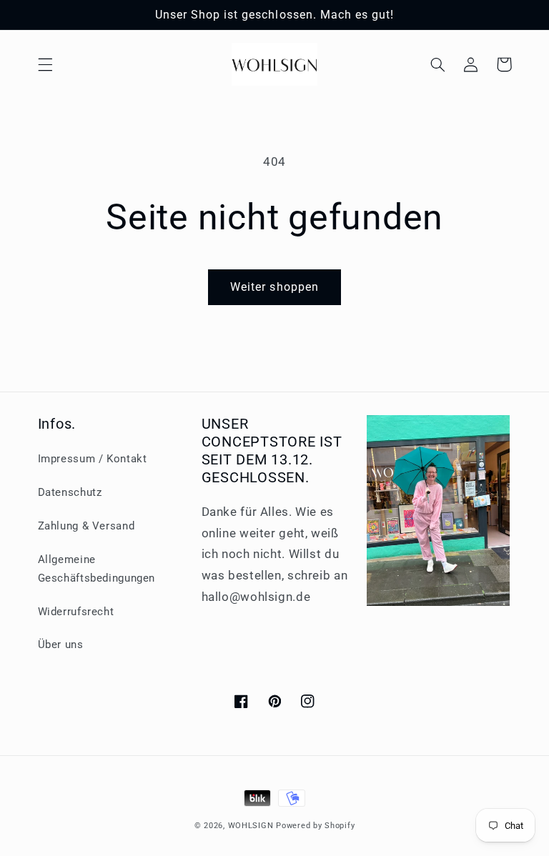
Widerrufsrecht (76, 611)
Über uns (61, 644)
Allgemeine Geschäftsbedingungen (97, 568)
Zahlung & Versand (86, 525)
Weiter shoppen (274, 287)
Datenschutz (70, 492)
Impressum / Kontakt (92, 458)
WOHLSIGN (251, 825)
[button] (45, 64)
